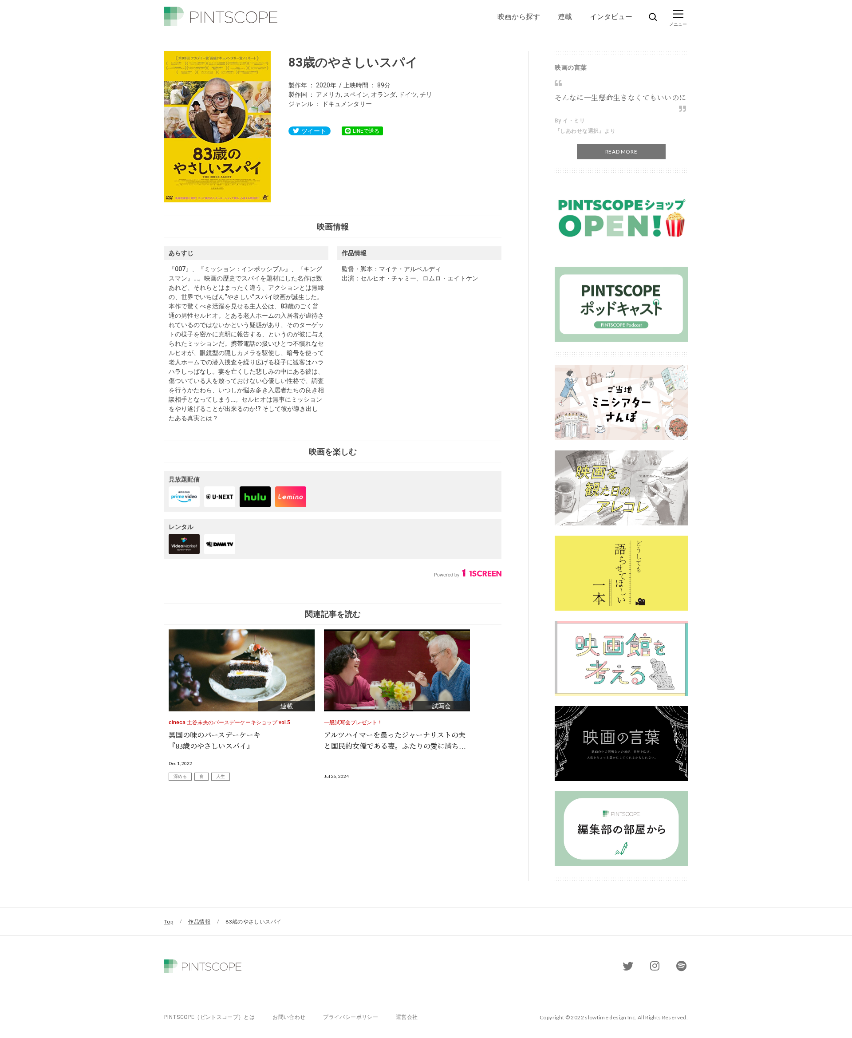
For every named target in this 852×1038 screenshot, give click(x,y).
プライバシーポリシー (350, 1017)
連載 (565, 16)
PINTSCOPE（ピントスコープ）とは (209, 1017)
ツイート (313, 130)
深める (180, 776)
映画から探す (518, 16)
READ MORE (621, 151)
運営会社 (407, 1017)
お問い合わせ (288, 1017)
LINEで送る (366, 131)
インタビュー (611, 16)
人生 (220, 776)
